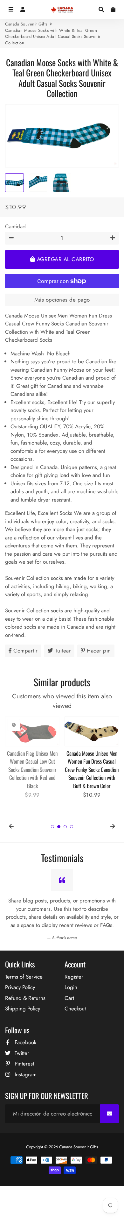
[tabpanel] (32, 757)
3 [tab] (65, 826)
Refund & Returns (25, 998)
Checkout (75, 1008)
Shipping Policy (22, 1008)
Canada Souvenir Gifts (26, 24)
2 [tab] (58, 826)
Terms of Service (24, 976)
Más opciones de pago (62, 299)
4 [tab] (71, 826)
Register (74, 976)
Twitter (21, 1053)
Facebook (24, 1042)
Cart (69, 998)
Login (71, 987)
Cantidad (15, 226)
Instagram (25, 1074)
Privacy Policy (20, 987)
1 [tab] (52, 826)
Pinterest (23, 1063)
